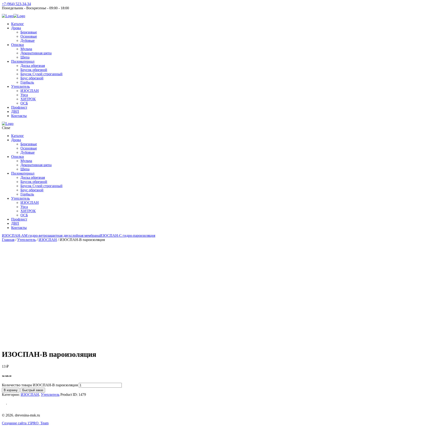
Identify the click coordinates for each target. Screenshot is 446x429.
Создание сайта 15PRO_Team (25, 423)
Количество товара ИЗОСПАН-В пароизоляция (40, 385)
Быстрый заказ (32, 390)
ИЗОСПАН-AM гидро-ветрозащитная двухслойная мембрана (51, 235)
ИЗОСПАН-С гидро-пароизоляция (127, 235)
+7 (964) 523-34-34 (16, 4)
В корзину (11, 390)
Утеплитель (26, 240)
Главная (8, 240)
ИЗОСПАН (48, 240)
